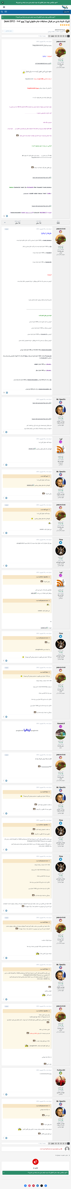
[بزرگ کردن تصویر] (43, 64)
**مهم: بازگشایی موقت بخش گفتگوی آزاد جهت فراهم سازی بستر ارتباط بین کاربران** (37, 3)
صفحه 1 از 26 (42, 36)
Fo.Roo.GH (61, 1070)
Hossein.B (61, 723)
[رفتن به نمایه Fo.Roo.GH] (60, 1081)
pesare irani (58, 30)
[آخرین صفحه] (49, 36)
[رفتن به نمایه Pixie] (60, 550)
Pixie (61, 540)
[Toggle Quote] (49, 476)
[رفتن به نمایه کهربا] (60, 449)
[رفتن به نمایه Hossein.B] (60, 734)
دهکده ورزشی (51, 32)
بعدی (52, 36)
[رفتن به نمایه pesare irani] (67, 31)
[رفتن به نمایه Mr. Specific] (60, 410)
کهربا (61, 439)
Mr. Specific (60, 399)
